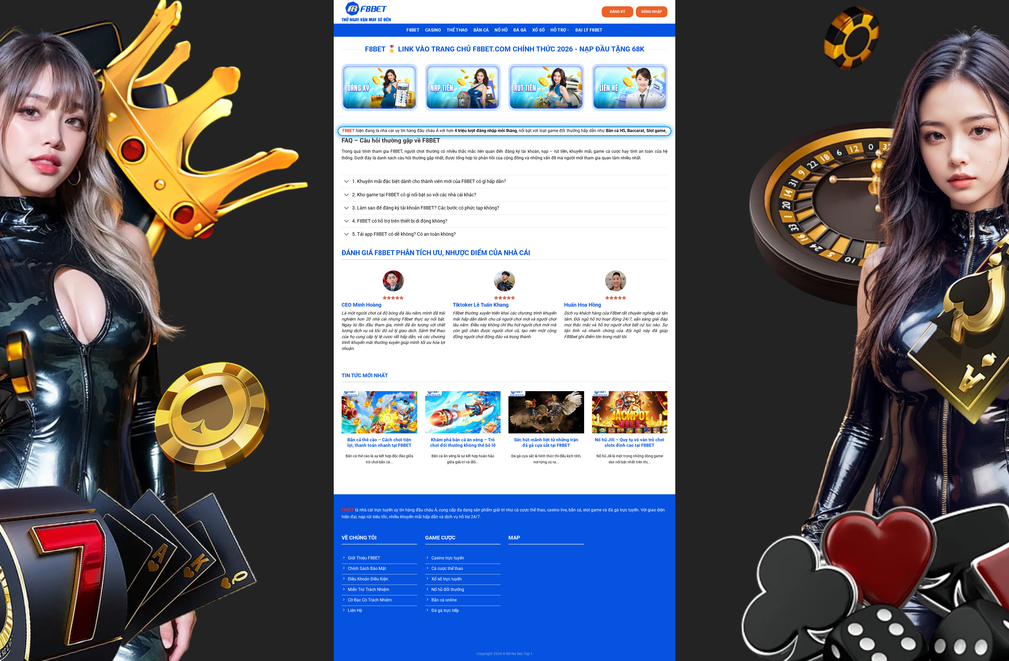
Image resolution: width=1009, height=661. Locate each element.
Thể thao (457, 30)
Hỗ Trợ (558, 30)
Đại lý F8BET (589, 30)
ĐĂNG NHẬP (651, 11)
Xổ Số (538, 30)
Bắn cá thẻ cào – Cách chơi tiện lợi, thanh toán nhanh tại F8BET (379, 442)
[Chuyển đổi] (347, 182)
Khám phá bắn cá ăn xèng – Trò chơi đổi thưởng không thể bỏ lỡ (463, 442)
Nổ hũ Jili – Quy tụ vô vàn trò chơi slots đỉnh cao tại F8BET (629, 442)
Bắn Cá (481, 30)
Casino (433, 30)
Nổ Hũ (501, 30)
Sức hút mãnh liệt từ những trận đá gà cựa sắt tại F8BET (546, 442)
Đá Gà (520, 30)
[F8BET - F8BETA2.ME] (373, 12)
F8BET (412, 30)
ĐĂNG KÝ (617, 11)
